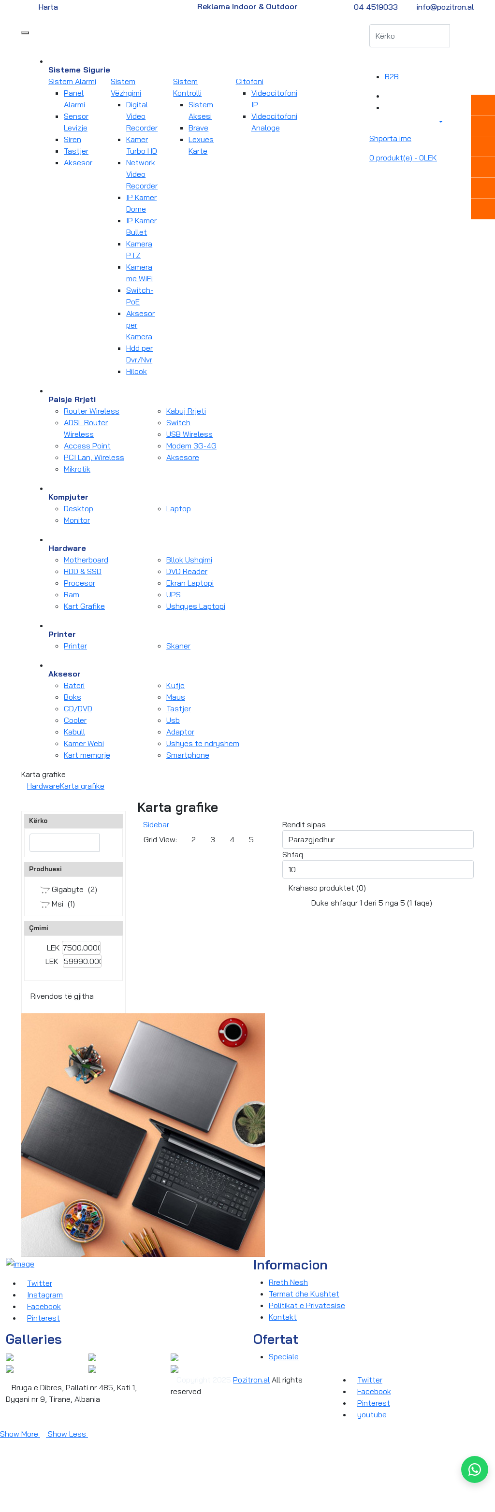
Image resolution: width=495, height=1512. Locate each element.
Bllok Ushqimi (189, 559)
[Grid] (146, 858)
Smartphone (187, 755)
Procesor (79, 583)
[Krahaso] (388, 96)
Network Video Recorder (142, 174)
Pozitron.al (251, 1379)
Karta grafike (82, 786)
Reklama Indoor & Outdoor (247, 6)
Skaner (178, 645)
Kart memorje (87, 755)
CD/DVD (78, 708)
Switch (178, 422)
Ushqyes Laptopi (195, 606)
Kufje (175, 685)
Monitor (77, 520)
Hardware (43, 786)
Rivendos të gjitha (62, 996)
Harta (48, 7)
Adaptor (180, 731)
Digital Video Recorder (142, 116)
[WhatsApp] (474, 1469)
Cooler (75, 720)
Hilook (136, 371)
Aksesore (182, 457)
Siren (72, 139)
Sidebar (156, 824)
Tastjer (76, 151)
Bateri (74, 685)
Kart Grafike (84, 606)
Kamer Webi (84, 743)
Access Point (87, 445)
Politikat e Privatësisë (307, 1305)
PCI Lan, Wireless (94, 457)
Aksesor (78, 162)
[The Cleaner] (10, 1356)
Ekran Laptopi (190, 583)
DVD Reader (186, 571)
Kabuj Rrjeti (186, 411)
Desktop (78, 508)
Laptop (178, 508)
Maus (175, 697)
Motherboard (86, 559)
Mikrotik (77, 469)
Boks (72, 697)
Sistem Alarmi (72, 81)
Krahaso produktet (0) (327, 888)
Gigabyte (67, 889)
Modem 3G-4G (191, 445)
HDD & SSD (83, 571)
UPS (173, 594)
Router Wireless (91, 411)
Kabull (74, 731)
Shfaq (292, 854)
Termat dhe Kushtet (304, 1293)
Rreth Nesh (288, 1282)
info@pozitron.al (445, 7)
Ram (71, 594)
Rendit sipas (304, 824)
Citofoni (249, 81)
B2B (392, 76)
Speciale (284, 1356)
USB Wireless (189, 434)
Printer (75, 645)
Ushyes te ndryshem (202, 743)
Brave (198, 127)
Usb (173, 720)
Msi (56, 903)
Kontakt (283, 1317)
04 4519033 (376, 7)
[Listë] (167, 858)
